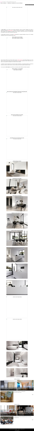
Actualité (14, 417)
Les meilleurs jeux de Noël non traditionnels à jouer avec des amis (22, 416)
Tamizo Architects (10, 30)
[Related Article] (25, 385)
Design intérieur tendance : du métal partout (19, 391)
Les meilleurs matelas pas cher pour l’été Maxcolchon (8, 413)
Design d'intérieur (20, 389)
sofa (14, 34)
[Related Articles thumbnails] (6, 396)
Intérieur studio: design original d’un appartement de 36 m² (8, 388)
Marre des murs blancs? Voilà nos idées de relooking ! (25, 388)
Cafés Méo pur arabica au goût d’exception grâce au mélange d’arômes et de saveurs (24, 412)
